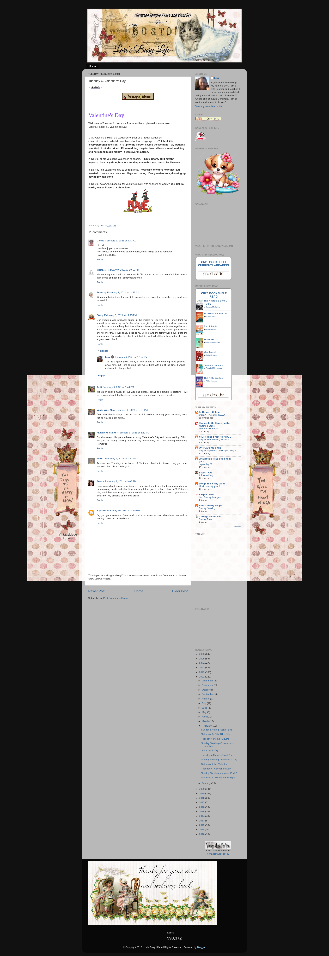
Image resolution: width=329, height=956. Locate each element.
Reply (100, 259)
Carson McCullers (213, 307)
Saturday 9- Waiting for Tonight (218, 777)
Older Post (180, 591)
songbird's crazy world (212, 483)
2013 (202, 820)
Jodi (99, 387)
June (205, 707)
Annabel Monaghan (214, 368)
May (204, 712)
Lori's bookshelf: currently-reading (213, 263)
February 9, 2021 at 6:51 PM (134, 432)
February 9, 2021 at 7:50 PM (120, 458)
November (208, 685)
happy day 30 (205, 464)
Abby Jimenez (211, 381)
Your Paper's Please (209, 428)
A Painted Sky (206, 475)
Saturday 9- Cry (209, 750)
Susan (100, 481)
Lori (107, 357)
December (208, 680)
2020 (202, 789)
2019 (202, 793)
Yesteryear (209, 339)
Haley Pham (211, 329)
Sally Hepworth (212, 355)
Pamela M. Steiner (107, 432)
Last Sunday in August (210, 497)
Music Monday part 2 (209, 486)
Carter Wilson (211, 316)
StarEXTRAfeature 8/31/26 (212, 415)
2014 (202, 816)
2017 (202, 802)
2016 (202, 807)
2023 (202, 667)
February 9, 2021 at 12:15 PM (120, 315)
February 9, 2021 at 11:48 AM (123, 292)
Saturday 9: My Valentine (214, 764)
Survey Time (205, 519)
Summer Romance (214, 365)
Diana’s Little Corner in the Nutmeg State (214, 424)
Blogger (201, 947)
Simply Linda (206, 494)
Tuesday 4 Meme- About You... (218, 755)
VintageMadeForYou (218, 854)
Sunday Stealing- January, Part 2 (219, 773)
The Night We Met (213, 378)
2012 (202, 825)
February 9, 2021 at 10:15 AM (123, 270)
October (206, 689)
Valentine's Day (106, 115)
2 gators (101, 510)
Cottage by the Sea (210, 516)
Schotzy (101, 292)
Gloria (100, 240)
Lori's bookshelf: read (213, 295)
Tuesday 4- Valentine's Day (216, 768)
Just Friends (210, 326)
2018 (202, 798)
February (207, 726)
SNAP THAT (205, 472)
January (206, 783)
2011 (202, 829)
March (205, 721)
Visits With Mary (106, 410)
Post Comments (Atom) (116, 598)
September (208, 694)
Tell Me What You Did (215, 313)
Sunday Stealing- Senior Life (216, 729)
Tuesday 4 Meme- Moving (215, 739)
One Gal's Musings (210, 448)
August (206, 698)
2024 (202, 663)
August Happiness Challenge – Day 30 (218, 450)
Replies (104, 351)
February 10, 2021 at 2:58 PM (123, 510)
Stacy (100, 315)
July (204, 703)
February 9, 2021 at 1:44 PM (118, 387)
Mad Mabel (210, 352)
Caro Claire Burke (213, 342)
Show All (237, 526)
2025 (202, 658)
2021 (202, 676)
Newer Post (96, 591)
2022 (202, 672)
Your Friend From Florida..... (215, 437)
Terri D (100, 458)
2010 (202, 834)
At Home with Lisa (209, 412)
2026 (202, 654)
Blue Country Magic (210, 505)
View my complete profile (208, 106)
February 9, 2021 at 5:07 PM (132, 410)
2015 (202, 811)
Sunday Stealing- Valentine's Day (219, 759)
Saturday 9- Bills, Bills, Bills (215, 734)
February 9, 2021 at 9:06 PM (120, 481)
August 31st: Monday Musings (214, 439)
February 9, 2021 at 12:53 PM (131, 357)
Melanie (101, 270)
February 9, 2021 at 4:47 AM (121, 240)
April (204, 716)
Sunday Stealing (207, 508)
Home (92, 66)
